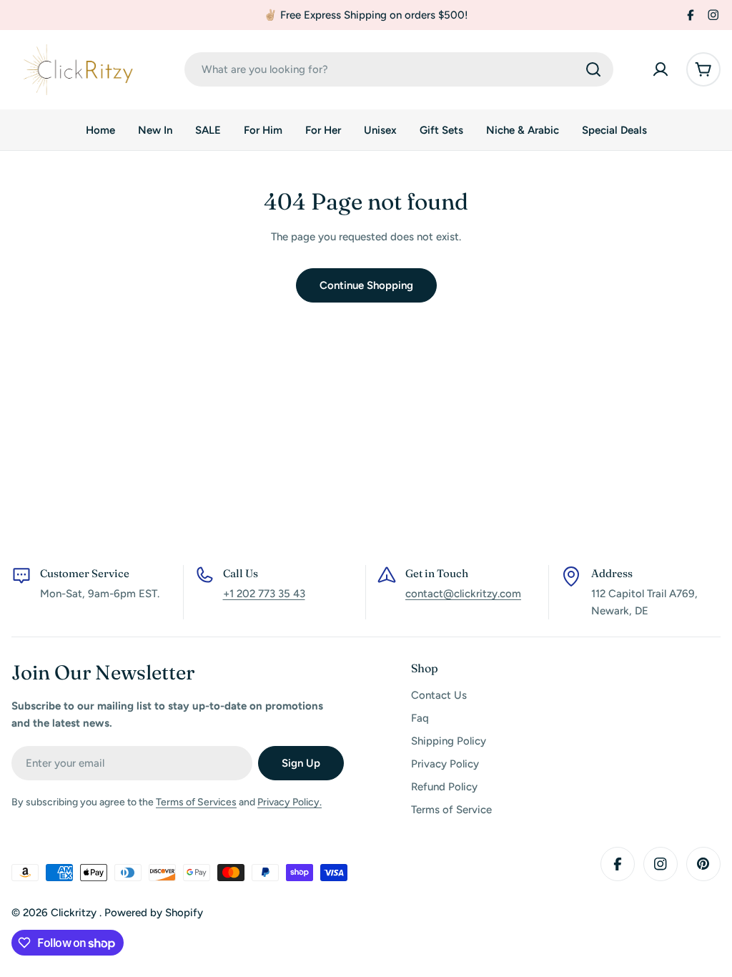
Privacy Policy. (289, 802)
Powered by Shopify (153, 912)
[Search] (593, 69)
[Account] (660, 69)
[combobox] (398, 69)
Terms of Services (196, 802)
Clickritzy (75, 912)
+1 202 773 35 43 (264, 593)
